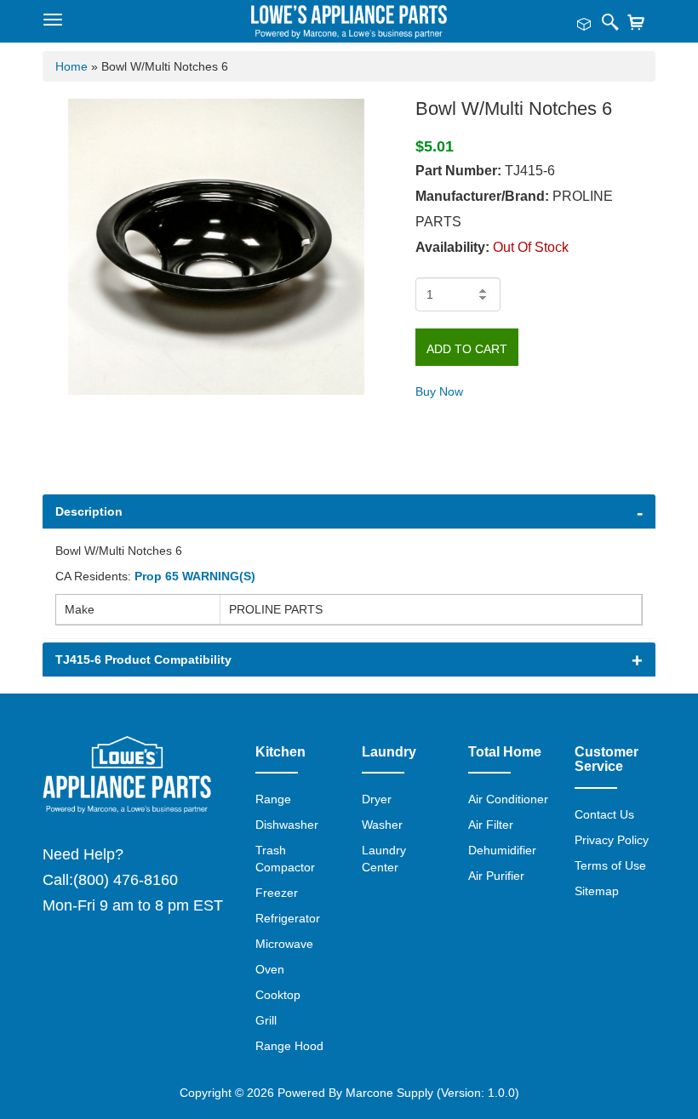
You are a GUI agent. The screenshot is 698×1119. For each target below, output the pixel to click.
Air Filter (490, 824)
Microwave (284, 944)
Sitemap (597, 891)
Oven (269, 969)
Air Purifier (496, 875)
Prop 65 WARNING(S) (194, 576)
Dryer (377, 799)
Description (89, 511)
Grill (266, 1020)
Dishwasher (286, 824)
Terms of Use (610, 865)
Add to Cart (466, 349)
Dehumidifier (502, 850)
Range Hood (289, 1046)
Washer (382, 824)
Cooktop (277, 995)
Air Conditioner (508, 799)
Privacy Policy (612, 840)
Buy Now (439, 391)
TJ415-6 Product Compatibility (143, 659)
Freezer (276, 892)
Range (273, 799)
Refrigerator (287, 918)
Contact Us (604, 814)
